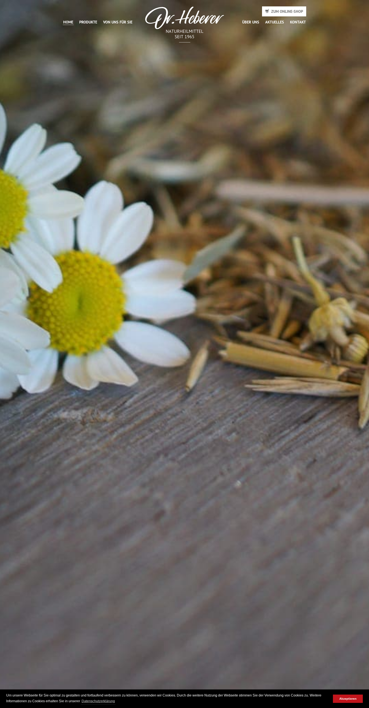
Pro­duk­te (88, 22)
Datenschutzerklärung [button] (98, 701)
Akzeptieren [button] (348, 698)
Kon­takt (298, 22)
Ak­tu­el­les (274, 22)
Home (68, 22)
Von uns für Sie (117, 22)
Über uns (250, 22)
